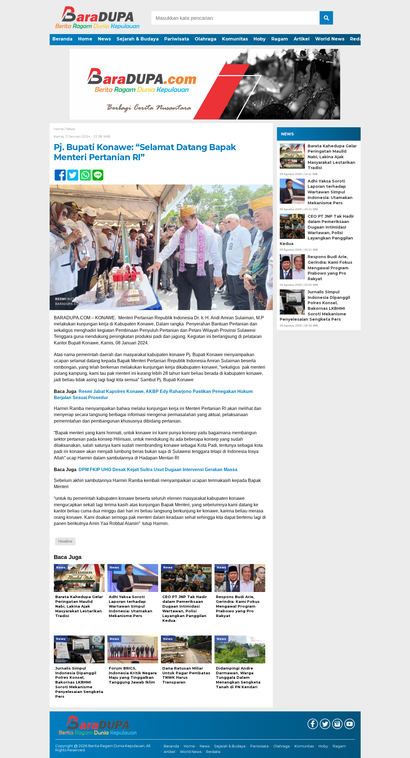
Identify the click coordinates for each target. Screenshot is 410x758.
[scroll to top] (392, 750)
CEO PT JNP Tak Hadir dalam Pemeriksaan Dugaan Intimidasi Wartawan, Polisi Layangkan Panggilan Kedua (317, 230)
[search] (326, 18)
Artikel (302, 39)
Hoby (260, 39)
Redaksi (359, 39)
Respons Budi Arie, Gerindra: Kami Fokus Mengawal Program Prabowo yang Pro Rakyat (330, 268)
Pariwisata (176, 39)
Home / (60, 129)
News (104, 39)
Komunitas (235, 39)
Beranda (62, 39)
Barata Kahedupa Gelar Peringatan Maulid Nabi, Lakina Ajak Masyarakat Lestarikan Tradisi (332, 156)
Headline (65, 541)
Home (85, 39)
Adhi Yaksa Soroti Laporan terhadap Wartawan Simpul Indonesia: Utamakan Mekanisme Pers (330, 192)
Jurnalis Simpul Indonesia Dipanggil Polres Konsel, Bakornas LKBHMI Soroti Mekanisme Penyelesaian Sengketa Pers (315, 306)
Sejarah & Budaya (138, 39)
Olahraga (205, 39)
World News (329, 39)
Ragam (279, 39)
